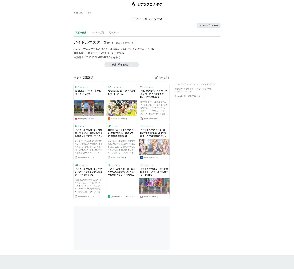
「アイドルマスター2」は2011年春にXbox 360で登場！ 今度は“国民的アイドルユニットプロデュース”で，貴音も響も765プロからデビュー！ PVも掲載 (154, 132)
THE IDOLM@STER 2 (98, 57)
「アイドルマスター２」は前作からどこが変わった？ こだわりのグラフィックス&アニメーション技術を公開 (122, 172)
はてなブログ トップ (84, 12)
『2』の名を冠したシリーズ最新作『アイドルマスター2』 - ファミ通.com (153, 94)
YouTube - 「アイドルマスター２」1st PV (88, 92)
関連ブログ (114, 32)
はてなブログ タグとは (184, 89)
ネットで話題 (97, 32)
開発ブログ (207, 89)
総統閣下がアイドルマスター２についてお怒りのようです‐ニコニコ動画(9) (122, 132)
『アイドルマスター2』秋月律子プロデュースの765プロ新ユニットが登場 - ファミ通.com (88, 132)
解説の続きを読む (120, 64)
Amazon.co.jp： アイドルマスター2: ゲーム (122, 92)
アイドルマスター (102, 53)
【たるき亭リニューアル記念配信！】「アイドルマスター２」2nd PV (154, 171)
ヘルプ (198, 89)
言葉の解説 (80, 32)
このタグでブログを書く (209, 25)
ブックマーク (82, 86)
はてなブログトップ (183, 91)
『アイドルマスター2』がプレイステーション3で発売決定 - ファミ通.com (88, 171)
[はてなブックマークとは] (92, 77)
